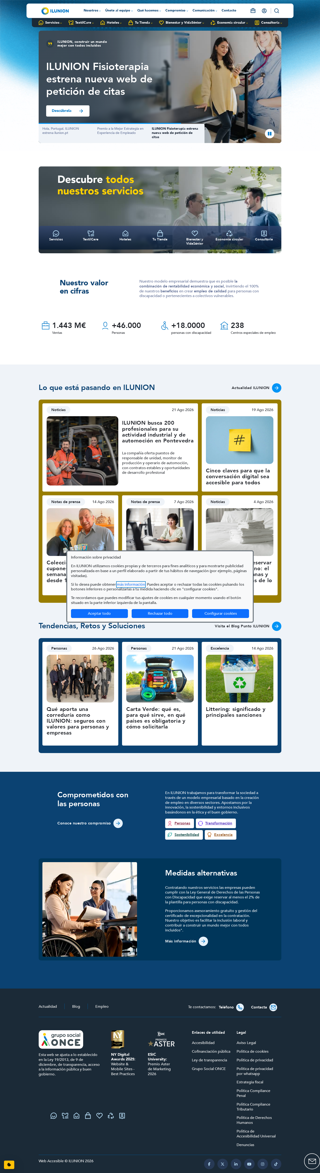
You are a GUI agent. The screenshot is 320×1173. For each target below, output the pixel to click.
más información (131, 584)
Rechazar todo (160, 613)
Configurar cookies (227, 613)
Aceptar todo (99, 613)
